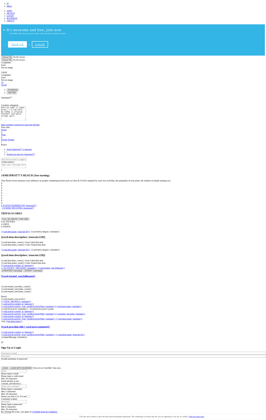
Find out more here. (196, 417)
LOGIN (10, 16)
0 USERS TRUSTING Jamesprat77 (18, 208)
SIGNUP (11, 13)
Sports (4, 130)
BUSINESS (12, 18)
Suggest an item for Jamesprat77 (21, 154)
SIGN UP (17, 44)
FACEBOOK (13, 90)
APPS (9, 11)
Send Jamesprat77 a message (19, 149)
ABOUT (11, 21)
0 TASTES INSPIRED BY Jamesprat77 (19, 205)
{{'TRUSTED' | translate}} (12, 271)
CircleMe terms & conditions (44, 412)
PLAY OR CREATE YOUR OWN (15, 219)
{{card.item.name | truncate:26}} (70, 334)
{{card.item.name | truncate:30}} (15, 231)
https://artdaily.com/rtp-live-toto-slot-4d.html (20, 125)
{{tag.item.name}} (14, 321)
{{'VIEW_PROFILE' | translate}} (16, 301)
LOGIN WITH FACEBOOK (21, 368)
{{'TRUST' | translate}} (33, 271)
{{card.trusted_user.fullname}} (51, 268)
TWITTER (12, 93)
